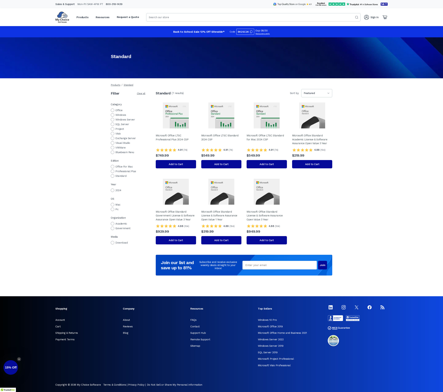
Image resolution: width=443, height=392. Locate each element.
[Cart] (385, 17)
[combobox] (253, 17)
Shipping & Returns (66, 332)
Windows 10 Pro (267, 319)
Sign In (374, 17)
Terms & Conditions (114, 384)
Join (322, 265)
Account (60, 319)
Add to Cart (176, 164)
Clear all (141, 93)
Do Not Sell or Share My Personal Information (174, 384)
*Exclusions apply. (262, 34)
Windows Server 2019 (270, 345)
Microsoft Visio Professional (274, 365)
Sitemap (195, 345)
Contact (195, 326)
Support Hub (198, 332)
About (126, 319)
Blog (125, 332)
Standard (128, 85)
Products (115, 85)
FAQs (193, 319)
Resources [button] (103, 17)
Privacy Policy (136, 384)
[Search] (356, 17)
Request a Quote (128, 17)
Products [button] (82, 17)
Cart (58, 326)
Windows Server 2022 (270, 339)
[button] (10, 367)
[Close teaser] (19, 359)
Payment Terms (64, 339)
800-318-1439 (114, 4)
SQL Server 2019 (267, 352)
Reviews (128, 326)
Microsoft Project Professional (276, 358)
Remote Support (200, 339)
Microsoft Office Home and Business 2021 (282, 332)
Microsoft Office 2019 (270, 326)
